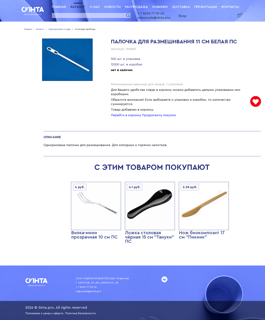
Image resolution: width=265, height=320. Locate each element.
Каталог (77, 6)
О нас (95, 6)
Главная (59, 6)
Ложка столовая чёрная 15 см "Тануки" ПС (149, 237)
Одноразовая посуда (59, 29)
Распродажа (136, 6)
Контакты (230, 6)
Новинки (160, 6)
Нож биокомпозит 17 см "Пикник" (202, 235)
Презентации (205, 6)
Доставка (181, 6)
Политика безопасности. (80, 313)
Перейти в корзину (126, 115)
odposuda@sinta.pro (154, 17)
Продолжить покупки (159, 115)
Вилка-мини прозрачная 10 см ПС (94, 235)
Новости (112, 6)
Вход (182, 15)
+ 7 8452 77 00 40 (151, 13)
